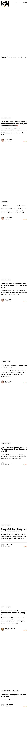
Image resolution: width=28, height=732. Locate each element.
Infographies (5, 201)
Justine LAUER (8, 139)
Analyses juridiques (6, 117)
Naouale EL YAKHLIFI (10, 628)
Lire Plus (25, 141)
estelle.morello (9, 463)
